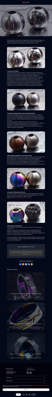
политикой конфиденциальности (39, 385)
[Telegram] (26, 264)
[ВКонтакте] (20, 264)
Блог (13, 7)
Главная (9, 7)
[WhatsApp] (32, 264)
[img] (26, 2)
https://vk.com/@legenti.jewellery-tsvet (21, 197)
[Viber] (29, 264)
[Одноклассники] (23, 264)
